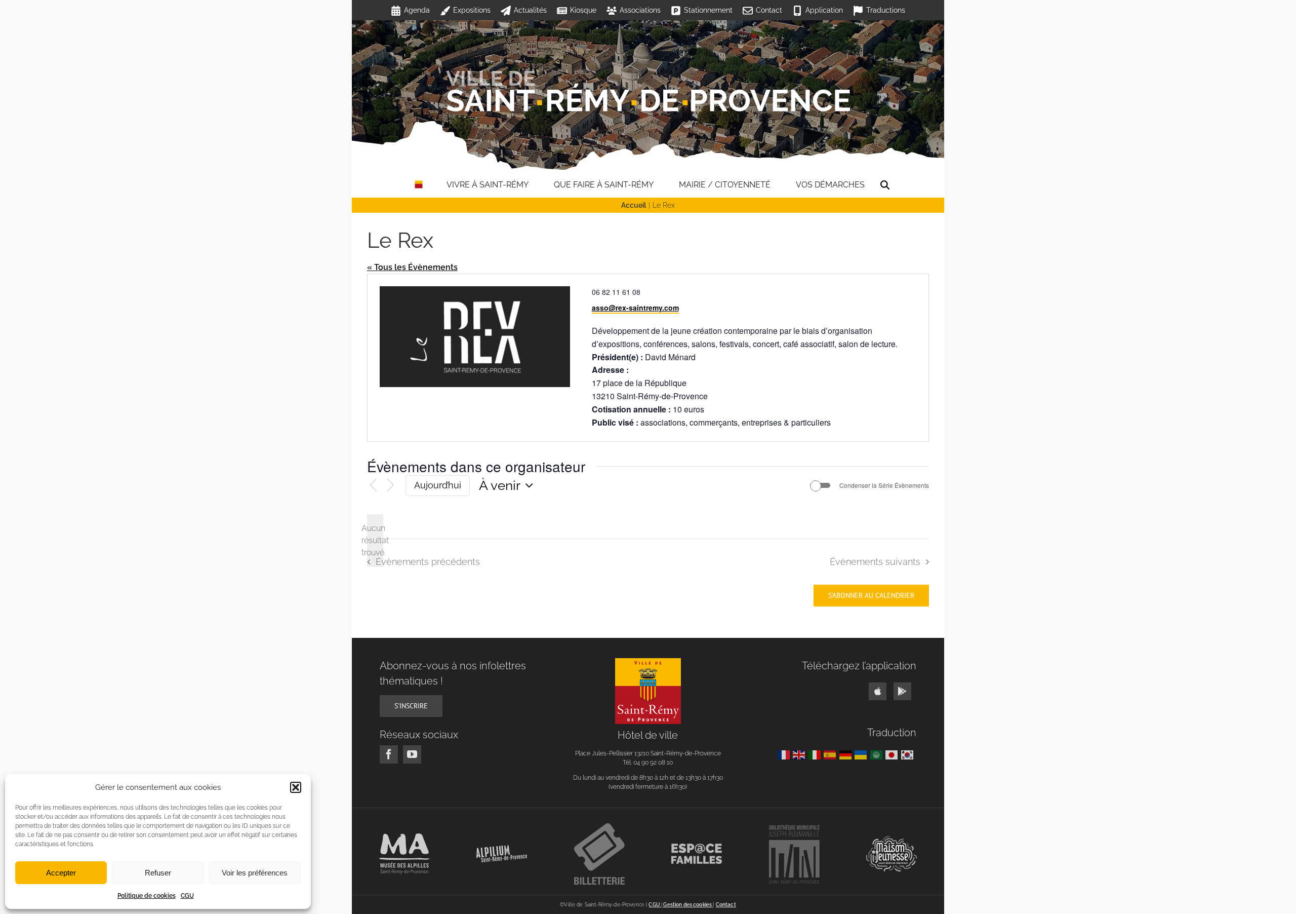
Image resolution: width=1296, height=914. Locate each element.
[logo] (648, 662)
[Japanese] (893, 754)
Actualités (530, 10)
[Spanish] (831, 754)
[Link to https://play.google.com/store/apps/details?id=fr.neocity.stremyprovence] (902, 691)
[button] (296, 787)
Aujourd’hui (437, 485)
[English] (800, 754)
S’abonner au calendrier (871, 595)
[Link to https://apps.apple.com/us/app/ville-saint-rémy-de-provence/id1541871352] (877, 691)
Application (824, 10)
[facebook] (389, 754)
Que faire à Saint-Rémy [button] (604, 184)
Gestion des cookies (687, 904)
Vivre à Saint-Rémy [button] (488, 184)
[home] (418, 185)
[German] (847, 754)
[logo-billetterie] (599, 827)
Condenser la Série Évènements (884, 485)
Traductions (885, 10)
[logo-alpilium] (501, 849)
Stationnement (708, 10)
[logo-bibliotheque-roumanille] (794, 828)
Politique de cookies (146, 895)
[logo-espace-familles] (696, 847)
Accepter (61, 872)
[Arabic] (878, 754)
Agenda (417, 10)
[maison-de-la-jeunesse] (891, 840)
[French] (785, 754)
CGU (187, 895)
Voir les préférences (255, 872)
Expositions (472, 10)
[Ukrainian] (862, 754)
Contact (769, 10)
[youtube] (412, 754)
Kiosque (583, 10)
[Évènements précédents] (373, 485)
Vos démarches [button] (830, 184)
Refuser (158, 872)
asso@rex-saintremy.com (635, 307)
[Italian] (816, 754)
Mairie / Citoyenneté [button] (725, 184)
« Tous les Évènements (412, 267)
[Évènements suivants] (390, 485)
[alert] (375, 540)
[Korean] (909, 754)
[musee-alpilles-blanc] (404, 837)
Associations (640, 10)
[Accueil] (648, 91)
